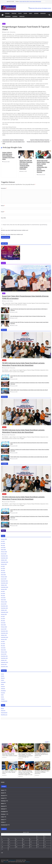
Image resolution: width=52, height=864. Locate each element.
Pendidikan (7, 16)
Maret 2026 (3, 549)
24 (2, 846)
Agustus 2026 (4, 539)
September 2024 (4, 587)
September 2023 (4, 612)
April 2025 (3, 572)
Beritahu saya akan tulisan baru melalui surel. (12, 234)
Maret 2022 (3, 649)
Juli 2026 (3, 541)
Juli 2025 (3, 566)
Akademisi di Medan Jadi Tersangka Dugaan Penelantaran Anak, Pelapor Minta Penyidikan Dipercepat (29, 383)
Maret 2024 (3, 599)
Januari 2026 (3, 553)
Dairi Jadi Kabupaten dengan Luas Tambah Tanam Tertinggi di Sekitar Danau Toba (27, 316)
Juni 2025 (3, 568)
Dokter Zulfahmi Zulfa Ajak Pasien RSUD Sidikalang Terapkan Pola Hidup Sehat (8, 156)
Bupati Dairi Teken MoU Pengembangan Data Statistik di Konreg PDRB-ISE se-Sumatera (25, 297)
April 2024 (3, 597)
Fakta (12, 300)
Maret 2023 (3, 624)
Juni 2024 (3, 593)
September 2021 (4, 662)
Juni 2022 (3, 643)
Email (2, 211)
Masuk (2, 708)
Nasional (7, 13)
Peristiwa (14, 13)
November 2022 (4, 633)
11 (9, 841)
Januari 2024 (3, 603)
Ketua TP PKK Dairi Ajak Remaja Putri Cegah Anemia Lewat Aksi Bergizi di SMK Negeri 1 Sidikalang (29, 309)
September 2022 (4, 637)
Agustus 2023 (4, 614)
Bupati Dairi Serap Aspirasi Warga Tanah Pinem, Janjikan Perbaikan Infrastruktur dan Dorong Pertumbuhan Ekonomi (43, 166)
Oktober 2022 (4, 635)
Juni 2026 (3, 543)
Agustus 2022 (4, 639)
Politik (20, 13)
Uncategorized (4, 701)
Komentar (4, 188)
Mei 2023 (3, 620)
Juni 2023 (3, 618)
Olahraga (14, 16)
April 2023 (3, 622)
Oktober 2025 (4, 560)
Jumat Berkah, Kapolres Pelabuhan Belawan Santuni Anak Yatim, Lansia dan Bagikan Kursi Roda (13, 141)
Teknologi (21, 16)
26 (16, 846)
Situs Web (3, 218)
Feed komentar (4, 712)
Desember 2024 (4, 580)
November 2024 (4, 583)
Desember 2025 (4, 555)
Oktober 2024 (4, 585)
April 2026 (3, 547)
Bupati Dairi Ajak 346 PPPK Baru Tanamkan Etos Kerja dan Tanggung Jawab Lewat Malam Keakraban (26, 165)
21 (30, 844)
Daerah (2, 676)
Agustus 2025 (4, 564)
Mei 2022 (3, 645)
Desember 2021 (4, 656)
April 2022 (3, 647)
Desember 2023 (4, 606)
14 (30, 841)
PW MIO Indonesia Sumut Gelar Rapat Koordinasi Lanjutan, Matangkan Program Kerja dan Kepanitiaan (32, 2)
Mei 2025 (3, 570)
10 (2, 841)
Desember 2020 (4, 666)
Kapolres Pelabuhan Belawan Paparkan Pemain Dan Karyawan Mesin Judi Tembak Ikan (38, 140)
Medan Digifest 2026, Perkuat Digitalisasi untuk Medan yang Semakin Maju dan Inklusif (29, 389)
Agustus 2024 (4, 589)
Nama (3, 205)
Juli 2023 (3, 616)
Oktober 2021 (4, 660)
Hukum (25, 13)
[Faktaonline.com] (2, 14)
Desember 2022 (4, 631)
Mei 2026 (3, 545)
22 (38, 844)
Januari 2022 (3, 654)
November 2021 (4, 658)
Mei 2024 (3, 595)
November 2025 (4, 557)
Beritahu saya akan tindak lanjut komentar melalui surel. (14, 230)
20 (23, 844)
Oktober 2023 (4, 610)
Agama (2, 673)
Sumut (30, 13)
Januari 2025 (3, 578)
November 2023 (4, 608)
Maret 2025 (3, 574)
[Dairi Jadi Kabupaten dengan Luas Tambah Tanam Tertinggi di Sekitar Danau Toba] (5, 317)
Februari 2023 (4, 626)
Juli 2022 (3, 641)
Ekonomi (36, 13)
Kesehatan (43, 13)
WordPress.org (4, 714)
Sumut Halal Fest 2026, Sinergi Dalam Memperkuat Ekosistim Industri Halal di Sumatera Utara (29, 376)
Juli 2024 (3, 591)
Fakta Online (13, 32)
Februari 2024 (4, 601)
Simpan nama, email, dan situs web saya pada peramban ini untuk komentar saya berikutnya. (25, 224)
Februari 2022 (4, 651)
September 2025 (4, 562)
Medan (2, 684)
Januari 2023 (3, 628)
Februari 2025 (4, 576)
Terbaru (2, 699)
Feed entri (3, 710)
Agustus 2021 (4, 664)
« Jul (2, 852)
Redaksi (2, 782)
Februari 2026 (4, 551)
